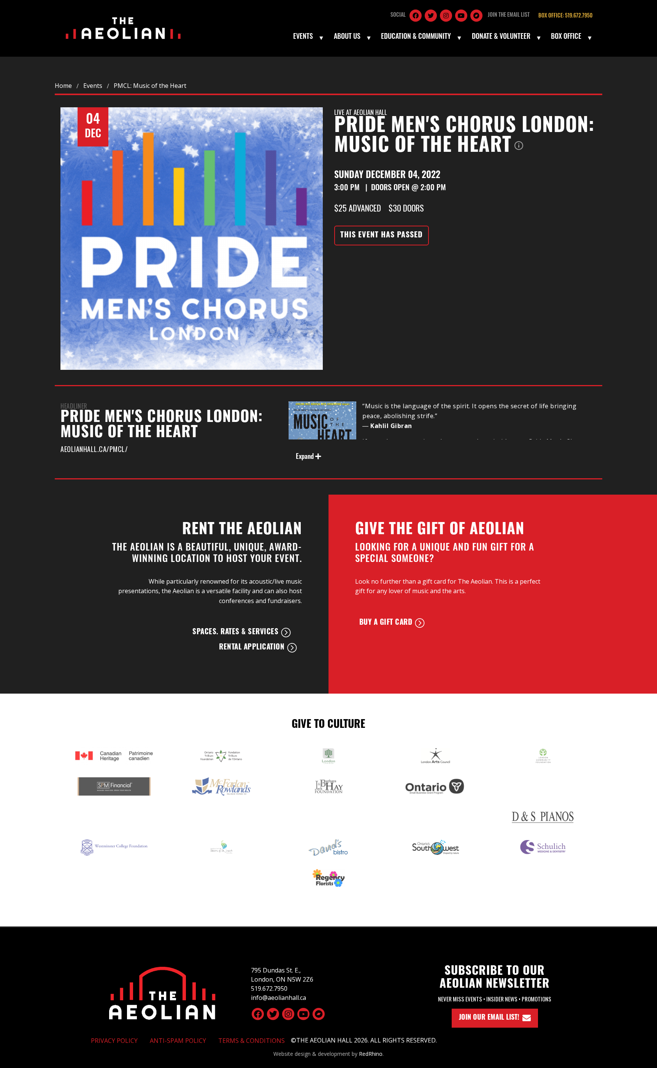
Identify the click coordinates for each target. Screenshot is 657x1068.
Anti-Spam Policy (178, 1040)
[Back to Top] (162, 992)
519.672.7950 (269, 988)
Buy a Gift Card (386, 623)
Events (303, 37)
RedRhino (370, 1053)
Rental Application (251, 647)
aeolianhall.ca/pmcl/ (94, 449)
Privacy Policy (114, 1040)
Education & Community (416, 37)
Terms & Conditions (251, 1040)
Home (63, 85)
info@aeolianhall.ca (278, 997)
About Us (347, 37)
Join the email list (509, 15)
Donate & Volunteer (501, 37)
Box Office (566, 37)
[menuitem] (308, 38)
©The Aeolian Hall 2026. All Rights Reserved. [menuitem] (364, 1040)
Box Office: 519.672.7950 (565, 16)
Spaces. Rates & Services (235, 632)
